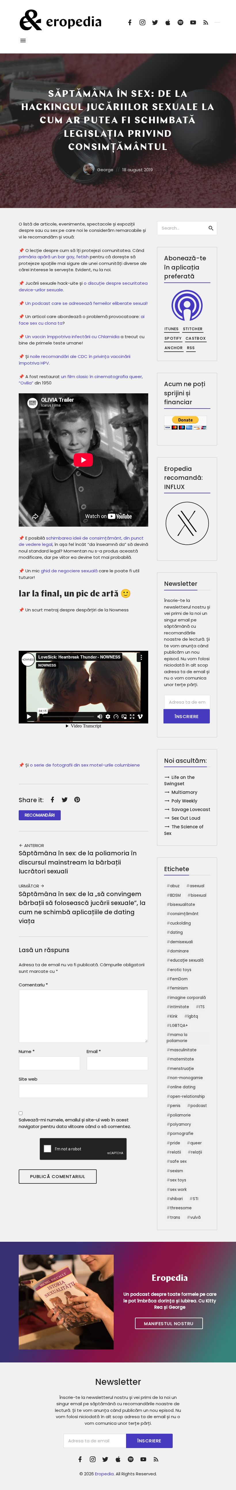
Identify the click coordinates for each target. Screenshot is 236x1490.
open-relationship (187, 1096)
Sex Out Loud (186, 818)
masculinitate (183, 1050)
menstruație (182, 1068)
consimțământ (184, 914)
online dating (182, 1087)
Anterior (33, 845)
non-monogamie (186, 1078)
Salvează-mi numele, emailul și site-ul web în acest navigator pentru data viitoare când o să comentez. (75, 1123)
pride (175, 1143)
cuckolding (180, 923)
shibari (176, 1199)
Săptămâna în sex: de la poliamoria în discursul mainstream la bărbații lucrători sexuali (78, 862)
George (105, 170)
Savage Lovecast (191, 809)
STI (195, 1199)
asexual (197, 886)
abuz (175, 886)
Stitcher (193, 328)
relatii (175, 1152)
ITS (202, 1007)
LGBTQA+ (179, 1025)
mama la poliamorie (177, 1037)
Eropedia (104, 1474)
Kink (174, 1016)
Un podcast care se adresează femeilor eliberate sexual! (86, 303)
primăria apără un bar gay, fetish (54, 257)
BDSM (175, 895)
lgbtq (193, 1016)
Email (94, 1051)
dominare (179, 951)
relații (196, 1152)
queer (196, 1143)
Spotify (173, 338)
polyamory (180, 1124)
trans (175, 1217)
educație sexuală (186, 960)
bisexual (198, 895)
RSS (191, 347)
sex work (178, 1189)
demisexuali (181, 942)
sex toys (178, 1180)
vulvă (195, 1217)
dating (176, 932)
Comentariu (33, 985)
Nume (27, 1051)
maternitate (182, 1059)
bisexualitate (182, 904)
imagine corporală (188, 997)
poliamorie (180, 1115)
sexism (176, 1171)
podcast (199, 1105)
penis (175, 1105)
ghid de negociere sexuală (69, 571)
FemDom (179, 979)
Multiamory (184, 792)
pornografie (181, 1133)
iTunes (172, 328)
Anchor (174, 347)
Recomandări (40, 815)
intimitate (179, 1007)
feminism (179, 988)
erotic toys (180, 970)
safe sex (178, 1161)
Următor (29, 886)
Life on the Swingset (179, 780)
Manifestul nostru (169, 1323)
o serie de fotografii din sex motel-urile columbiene (85, 765)
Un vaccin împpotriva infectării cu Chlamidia (72, 337)
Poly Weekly (184, 801)
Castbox (196, 338)
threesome (181, 1208)
